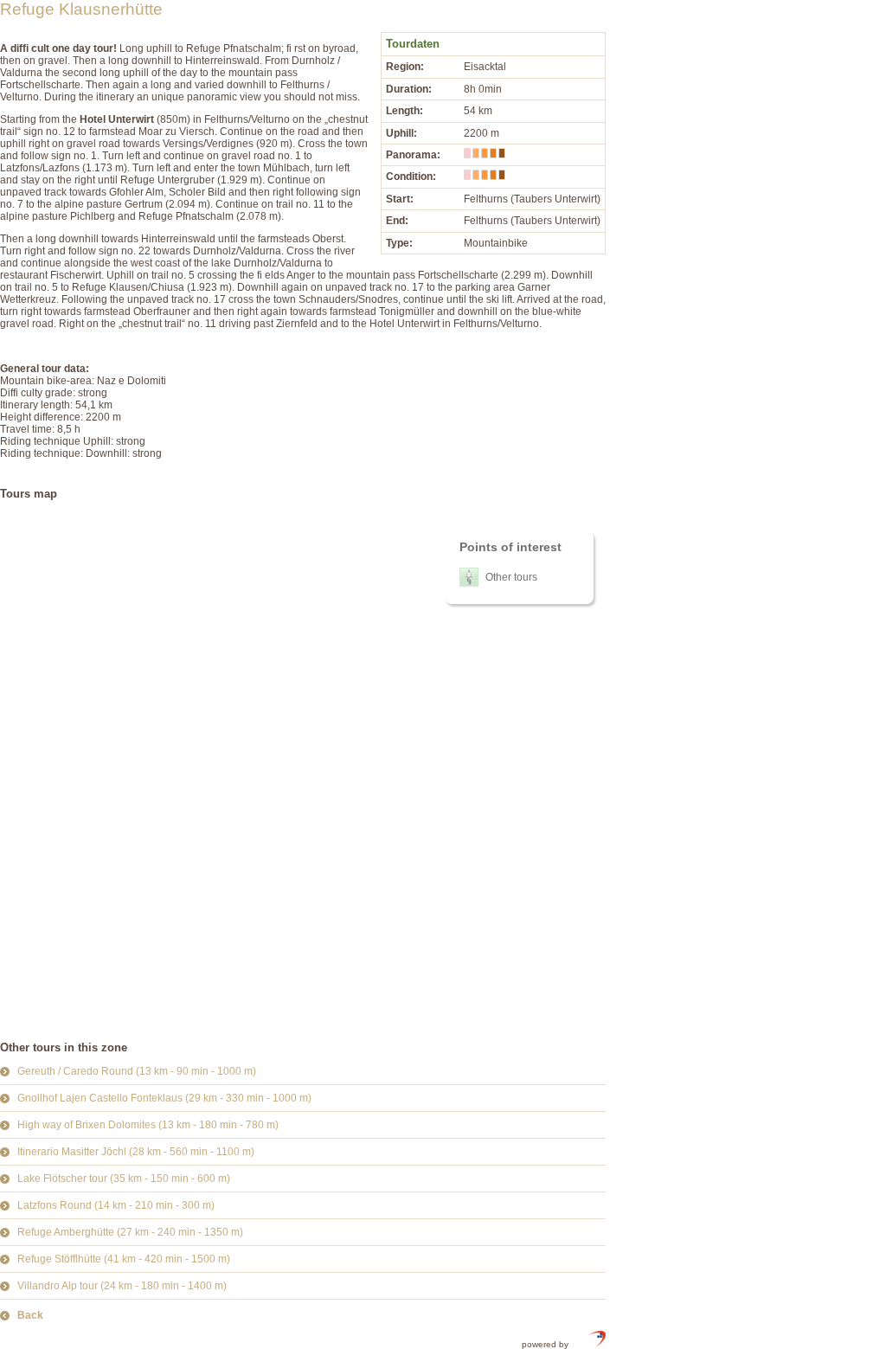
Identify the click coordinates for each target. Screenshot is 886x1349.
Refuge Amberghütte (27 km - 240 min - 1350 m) (130, 1232)
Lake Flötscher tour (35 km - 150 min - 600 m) (123, 1178)
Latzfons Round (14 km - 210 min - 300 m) (116, 1205)
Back (30, 1315)
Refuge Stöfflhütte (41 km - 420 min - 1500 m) (123, 1259)
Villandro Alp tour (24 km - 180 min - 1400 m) (122, 1286)
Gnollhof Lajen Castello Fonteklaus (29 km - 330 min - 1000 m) (164, 1098)
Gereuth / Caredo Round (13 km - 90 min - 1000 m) (136, 1071)
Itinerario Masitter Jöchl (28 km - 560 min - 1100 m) (135, 1152)
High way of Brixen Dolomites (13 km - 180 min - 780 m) (148, 1125)
